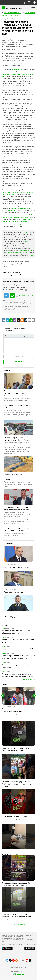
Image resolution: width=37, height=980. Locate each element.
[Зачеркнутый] (18, 335)
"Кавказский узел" (17, 69)
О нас (3, 944)
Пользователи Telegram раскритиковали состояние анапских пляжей (18, 476)
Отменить (18, 362)
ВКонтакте (8, 253)
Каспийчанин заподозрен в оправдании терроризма (17, 665)
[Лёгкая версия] (11, 2)
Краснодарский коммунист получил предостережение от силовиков (18, 508)
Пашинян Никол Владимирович (16, 567)
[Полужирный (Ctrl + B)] (6, 335)
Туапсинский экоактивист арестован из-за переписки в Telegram (18, 391)
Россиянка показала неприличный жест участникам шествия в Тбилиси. (17, 884)
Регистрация (18, 356)
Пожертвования (30, 944)
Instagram (29, 250)
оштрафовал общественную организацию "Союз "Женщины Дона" (17, 74)
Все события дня (29, 680)
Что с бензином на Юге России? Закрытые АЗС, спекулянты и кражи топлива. (16, 916)
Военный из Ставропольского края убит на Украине (18, 640)
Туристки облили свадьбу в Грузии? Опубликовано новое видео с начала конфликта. (16, 784)
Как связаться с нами (15, 944)
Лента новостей (13, 15)
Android (27, 232)
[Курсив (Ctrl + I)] (10, 335)
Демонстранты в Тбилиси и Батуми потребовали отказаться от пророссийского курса (16, 711)
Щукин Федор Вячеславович (15, 616)
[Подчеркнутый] (14, 335)
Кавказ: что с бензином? (12, 13)
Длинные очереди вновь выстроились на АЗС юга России (17, 438)
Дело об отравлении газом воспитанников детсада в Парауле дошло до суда (18, 656)
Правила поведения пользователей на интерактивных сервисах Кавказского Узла (18, 966)
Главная (4, 15)
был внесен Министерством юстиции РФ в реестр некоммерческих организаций (17, 222)
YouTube (31, 255)
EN (6, 2)
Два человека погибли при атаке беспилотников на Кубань (17, 529)
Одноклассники (18, 253)
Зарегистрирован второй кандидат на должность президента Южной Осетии (17, 675)
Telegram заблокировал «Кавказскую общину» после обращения (16, 817)
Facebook (22, 250)
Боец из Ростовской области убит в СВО (18, 648)
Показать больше (18, 925)
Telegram (27, 241)
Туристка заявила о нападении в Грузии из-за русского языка (18, 852)
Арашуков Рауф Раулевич (14, 592)
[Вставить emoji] (23, 335)
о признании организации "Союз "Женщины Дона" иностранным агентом (18, 192)
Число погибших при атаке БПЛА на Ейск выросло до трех (17, 406)
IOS (32, 232)
